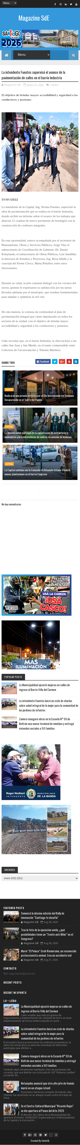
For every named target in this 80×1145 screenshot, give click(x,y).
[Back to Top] (56, 1135)
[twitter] (71, 4)
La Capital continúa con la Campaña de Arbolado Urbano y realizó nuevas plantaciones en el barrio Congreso (37, 472)
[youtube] (76, 4)
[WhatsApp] (51, 1135)
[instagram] (60, 4)
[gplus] (30, 1135)
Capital (54, 84)
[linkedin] (66, 4)
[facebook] (55, 4)
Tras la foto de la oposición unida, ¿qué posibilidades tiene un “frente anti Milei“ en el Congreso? (47, 934)
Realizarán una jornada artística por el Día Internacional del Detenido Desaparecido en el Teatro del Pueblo (39, 397)
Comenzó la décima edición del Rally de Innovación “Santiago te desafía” (42, 915)
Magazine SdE (33, 17)
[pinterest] (40, 1135)
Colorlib (45, 1140)
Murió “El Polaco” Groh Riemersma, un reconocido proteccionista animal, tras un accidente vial (48, 953)
